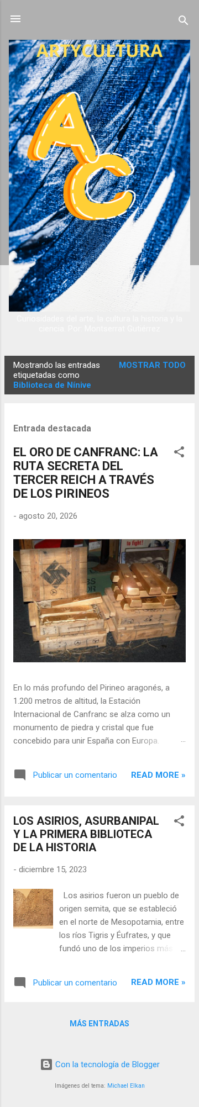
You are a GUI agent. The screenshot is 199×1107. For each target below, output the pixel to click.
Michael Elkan (126, 1085)
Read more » (158, 775)
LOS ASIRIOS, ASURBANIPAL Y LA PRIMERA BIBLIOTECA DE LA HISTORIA (86, 834)
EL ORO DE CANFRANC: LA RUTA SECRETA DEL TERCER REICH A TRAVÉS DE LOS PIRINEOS (85, 472)
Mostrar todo (152, 365)
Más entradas (99, 1023)
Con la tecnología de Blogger (106, 1064)
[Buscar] (183, 22)
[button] (179, 453)
